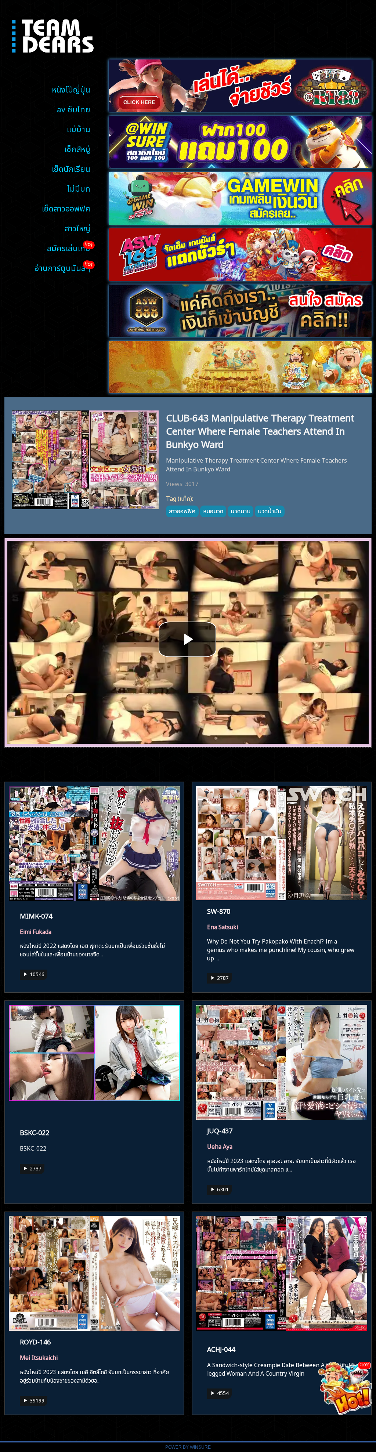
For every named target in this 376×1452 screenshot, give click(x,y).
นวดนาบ (240, 510)
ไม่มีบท (78, 188)
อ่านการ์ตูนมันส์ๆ (62, 267)
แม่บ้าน (78, 128)
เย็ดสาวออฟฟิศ (66, 207)
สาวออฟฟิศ (182, 510)
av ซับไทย (73, 108)
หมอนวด (213, 510)
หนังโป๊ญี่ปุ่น (71, 89)
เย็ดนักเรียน (71, 168)
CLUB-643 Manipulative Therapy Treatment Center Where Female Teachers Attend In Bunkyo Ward (260, 430)
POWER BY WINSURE (188, 1447)
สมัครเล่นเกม (68, 247)
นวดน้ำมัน (270, 510)
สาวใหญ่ (77, 227)
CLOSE (364, 1364)
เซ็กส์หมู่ (77, 148)
